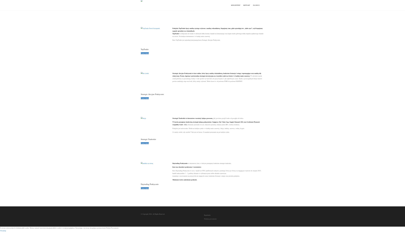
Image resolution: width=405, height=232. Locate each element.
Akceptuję (3, 231)
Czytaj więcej (145, 53)
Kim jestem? (235, 5)
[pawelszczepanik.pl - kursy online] (141, 5)
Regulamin (207, 215)
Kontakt (246, 5)
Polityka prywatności (210, 219)
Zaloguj (256, 5)
